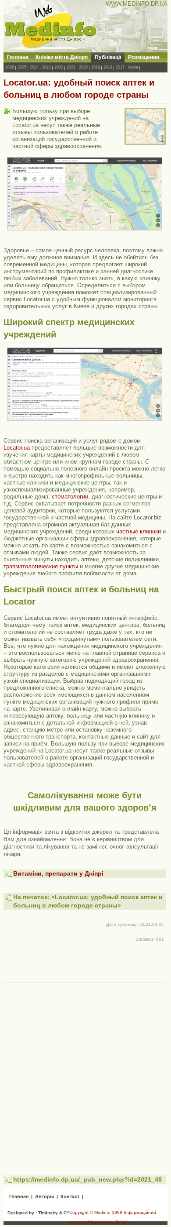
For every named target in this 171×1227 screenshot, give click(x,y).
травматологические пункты (41, 566)
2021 (71, 67)
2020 (83, 67)
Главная (18, 1196)
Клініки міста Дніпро (62, 57)
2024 (34, 67)
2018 (107, 67)
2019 (95, 67)
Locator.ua (17, 447)
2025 (22, 67)
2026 (9, 67)
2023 (46, 67)
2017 (120, 67)
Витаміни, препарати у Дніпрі (58, 873)
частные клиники (138, 531)
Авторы (44, 1196)
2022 (58, 67)
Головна (17, 57)
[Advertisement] (85, 1071)
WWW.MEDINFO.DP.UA (136, 3)
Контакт (70, 1196)
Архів (133, 67)
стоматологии (70, 496)
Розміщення (143, 57)
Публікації (108, 57)
